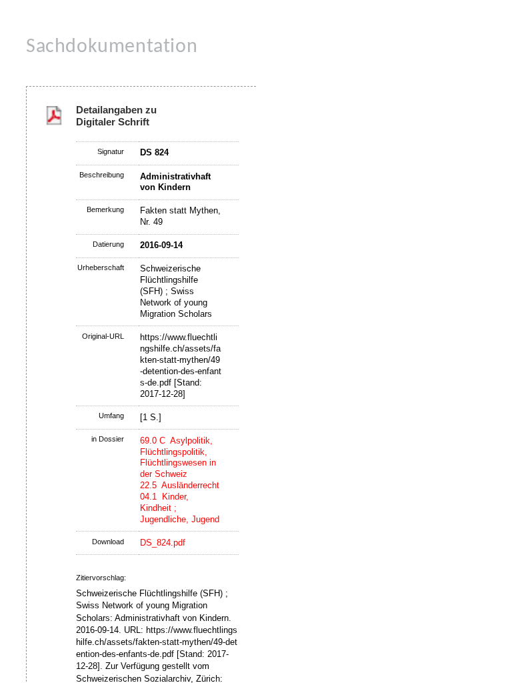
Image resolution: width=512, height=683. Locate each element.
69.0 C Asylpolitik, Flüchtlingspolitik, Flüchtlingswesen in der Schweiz (178, 458)
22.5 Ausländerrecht (179, 485)
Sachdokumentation (111, 47)
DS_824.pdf (162, 543)
